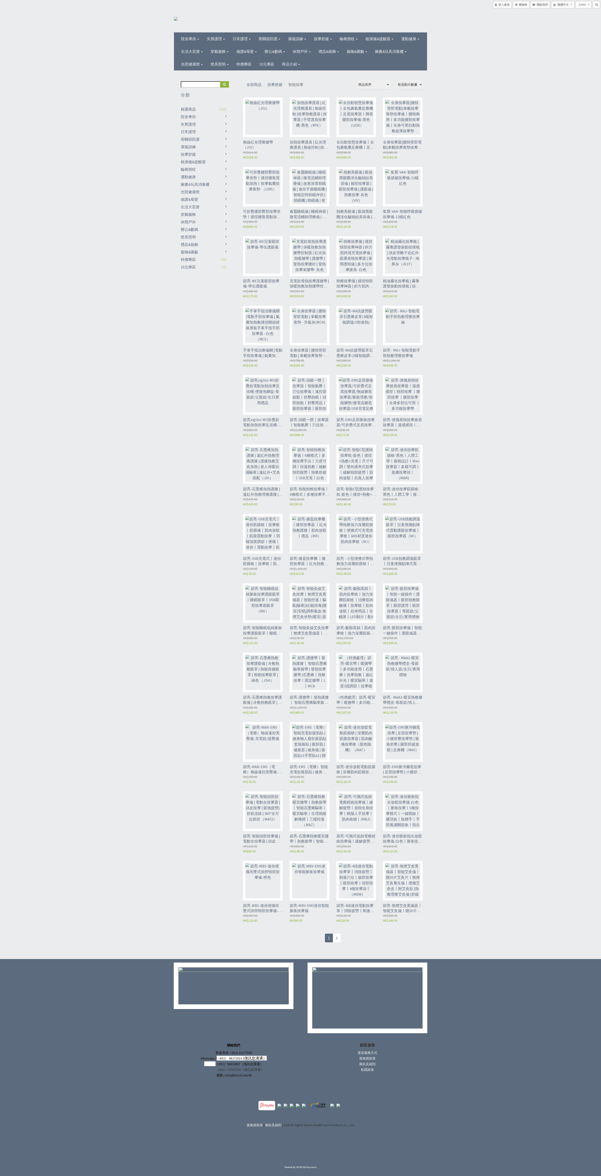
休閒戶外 (300, 51)
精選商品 (188, 109)
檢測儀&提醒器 (378, 38)
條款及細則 (367, 1064)
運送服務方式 (367, 1053)
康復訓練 (296, 38)
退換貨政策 (367, 1058)
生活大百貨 (190, 51)
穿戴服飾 (218, 51)
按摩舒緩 (322, 38)
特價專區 (243, 64)
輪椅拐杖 (347, 38)
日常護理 (240, 38)
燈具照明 (218, 64)
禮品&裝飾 (328, 51)
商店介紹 (290, 64)
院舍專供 (189, 38)
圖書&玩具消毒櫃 (389, 51)
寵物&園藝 (356, 51)
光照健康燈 (190, 64)
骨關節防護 (268, 38)
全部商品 (254, 84)
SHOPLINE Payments (306, 1167)
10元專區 (266, 64)
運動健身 (409, 38)
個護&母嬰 (245, 51)
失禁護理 (215, 38)
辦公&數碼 (274, 51)
